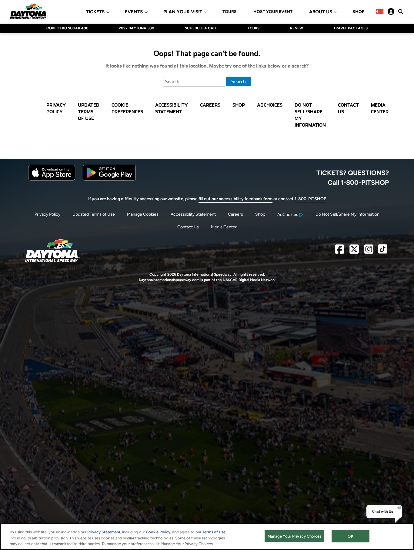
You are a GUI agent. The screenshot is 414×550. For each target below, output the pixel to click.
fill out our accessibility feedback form (235, 198)
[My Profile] (391, 11)
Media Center (224, 227)
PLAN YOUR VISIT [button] (182, 12)
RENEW (296, 28)
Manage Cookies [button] (143, 214)
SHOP (358, 11)
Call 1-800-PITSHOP (358, 182)
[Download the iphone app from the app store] (51, 179)
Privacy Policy (47, 214)
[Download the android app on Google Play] (109, 179)
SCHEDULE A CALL (201, 28)
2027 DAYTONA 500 (136, 28)
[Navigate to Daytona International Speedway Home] (29, 11)
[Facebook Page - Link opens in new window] (339, 251)
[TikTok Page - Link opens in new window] (382, 251)
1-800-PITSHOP (310, 198)
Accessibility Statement (193, 214)
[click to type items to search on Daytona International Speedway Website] (400, 11)
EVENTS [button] (134, 12)
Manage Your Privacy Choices (295, 536)
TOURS (229, 11)
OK (350, 536)
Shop (260, 214)
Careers (235, 214)
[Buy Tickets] (380, 11)
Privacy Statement (103, 532)
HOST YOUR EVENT (272, 11)
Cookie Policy (158, 532)
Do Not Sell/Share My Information (347, 214)
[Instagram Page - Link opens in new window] (369, 251)
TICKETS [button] (95, 12)
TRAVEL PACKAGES (350, 28)
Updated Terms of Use (93, 214)
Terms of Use (213, 532)
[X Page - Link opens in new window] (354, 251)
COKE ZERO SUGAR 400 (67, 28)
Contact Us (188, 227)
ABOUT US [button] (320, 12)
